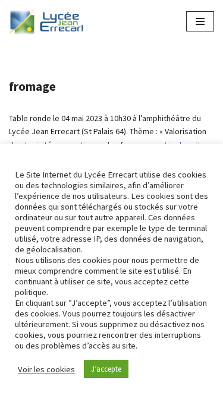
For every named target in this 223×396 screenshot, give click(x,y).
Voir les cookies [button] (46, 369)
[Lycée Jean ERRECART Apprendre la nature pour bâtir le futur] (47, 21)
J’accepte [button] (106, 369)
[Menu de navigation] (200, 21)
